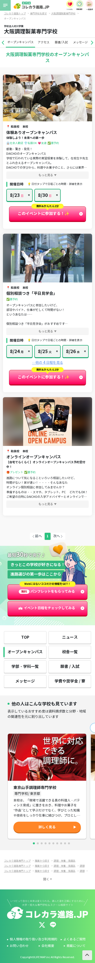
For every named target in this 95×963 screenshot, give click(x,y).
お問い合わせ (19, 946)
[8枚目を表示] (61, 843)
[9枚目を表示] (65, 843)
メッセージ (80, 42)
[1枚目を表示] (34, 843)
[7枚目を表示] (57, 843)
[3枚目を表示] (42, 843)
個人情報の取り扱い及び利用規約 (33, 939)
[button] (3, 43)
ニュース (70, 637)
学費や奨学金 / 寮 (70, 681)
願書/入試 (61, 42)
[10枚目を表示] (69, 843)
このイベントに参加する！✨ (43, 213)
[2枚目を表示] (38, 843)
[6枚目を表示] (53, 843)
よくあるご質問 (74, 939)
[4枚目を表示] (46, 843)
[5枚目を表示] (49, 843)
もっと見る (45, 175)
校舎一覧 (70, 652)
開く (46, 879)
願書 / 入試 (69, 666)
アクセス (43, 42)
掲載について (76, 946)
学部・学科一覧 (25, 666)
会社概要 (47, 946)
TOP (25, 637)
